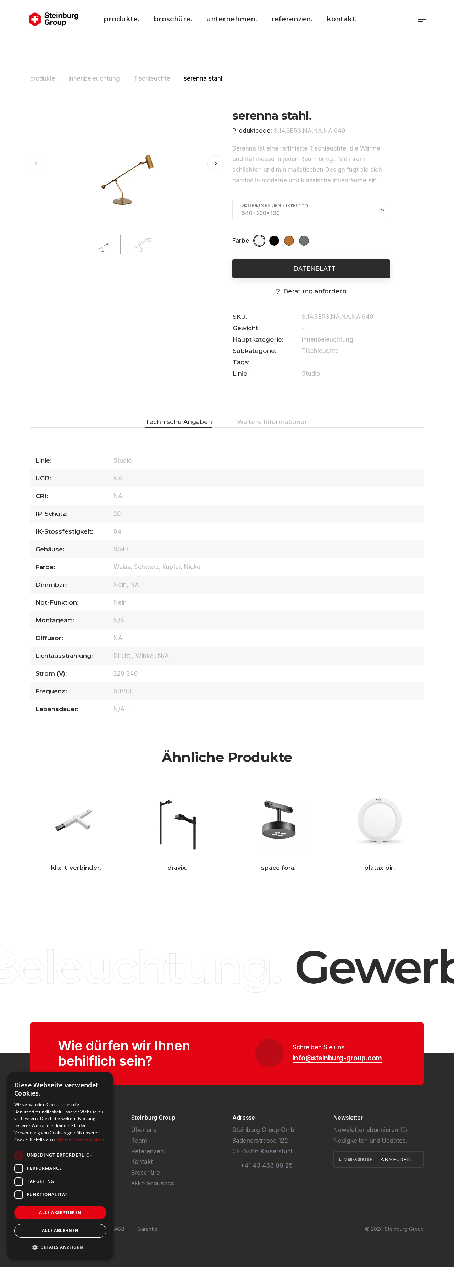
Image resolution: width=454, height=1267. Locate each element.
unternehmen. (231, 19)
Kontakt (142, 1161)
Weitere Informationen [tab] (273, 421)
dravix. (177, 867)
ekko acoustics (152, 1183)
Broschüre (145, 1172)
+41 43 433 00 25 (266, 1165)
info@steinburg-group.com (337, 1058)
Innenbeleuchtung (95, 78)
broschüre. (173, 19)
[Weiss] (260, 241)
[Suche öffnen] (410, 19)
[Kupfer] (290, 241)
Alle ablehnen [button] (60, 1231)
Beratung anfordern (315, 291)
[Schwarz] (275, 241)
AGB (119, 1228)
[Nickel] (305, 241)
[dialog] (60, 1166)
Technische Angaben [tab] (178, 421)
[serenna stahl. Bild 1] (126, 162)
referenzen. (291, 19)
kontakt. (342, 19)
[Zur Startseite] (53, 19)
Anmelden (397, 1159)
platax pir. (379, 867)
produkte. (121, 19)
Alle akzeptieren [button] (60, 1212)
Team (139, 1140)
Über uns (144, 1130)
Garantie (147, 1228)
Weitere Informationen (80, 1140)
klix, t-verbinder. (76, 867)
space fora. (278, 867)
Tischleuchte (152, 78)
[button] (215, 163)
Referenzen (147, 1151)
